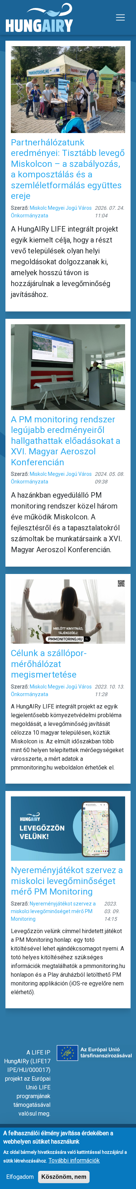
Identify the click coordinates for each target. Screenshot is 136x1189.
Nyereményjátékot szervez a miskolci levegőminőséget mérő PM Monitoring (53, 911)
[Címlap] (39, 17)
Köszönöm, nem (63, 1177)
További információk (74, 1160)
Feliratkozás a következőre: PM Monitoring (8, 1018)
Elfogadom (20, 1176)
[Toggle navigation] (120, 17)
